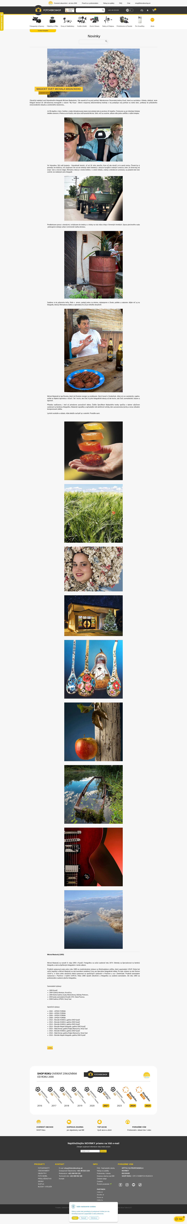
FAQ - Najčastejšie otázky (106, 1168)
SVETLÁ (41, 1184)
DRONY (41, 1181)
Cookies (100, 1181)
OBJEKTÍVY (42, 1173)
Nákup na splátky (103, 1171)
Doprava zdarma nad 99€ (105, 1176)
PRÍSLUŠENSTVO (44, 1179)
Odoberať (103, 1151)
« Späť (50, 1047)
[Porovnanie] (142, 10)
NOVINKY (125, 1171)
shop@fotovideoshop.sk (73, 1168)
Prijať (75, 1218)
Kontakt (61, 1179)
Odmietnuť (94, 1218)
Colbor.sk (100, 1192)
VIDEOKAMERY (44, 1171)
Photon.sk (100, 1197)
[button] (184, 1217)
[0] (153, 10)
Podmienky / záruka (104, 1173)
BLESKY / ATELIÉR (45, 1187)
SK (130, 10)
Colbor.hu (100, 1200)
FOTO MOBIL (42, 1176)
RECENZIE (126, 1173)
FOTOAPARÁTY (44, 1168)
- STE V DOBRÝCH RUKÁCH (137, 1176)
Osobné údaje (102, 1179)
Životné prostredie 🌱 (104, 1184)
